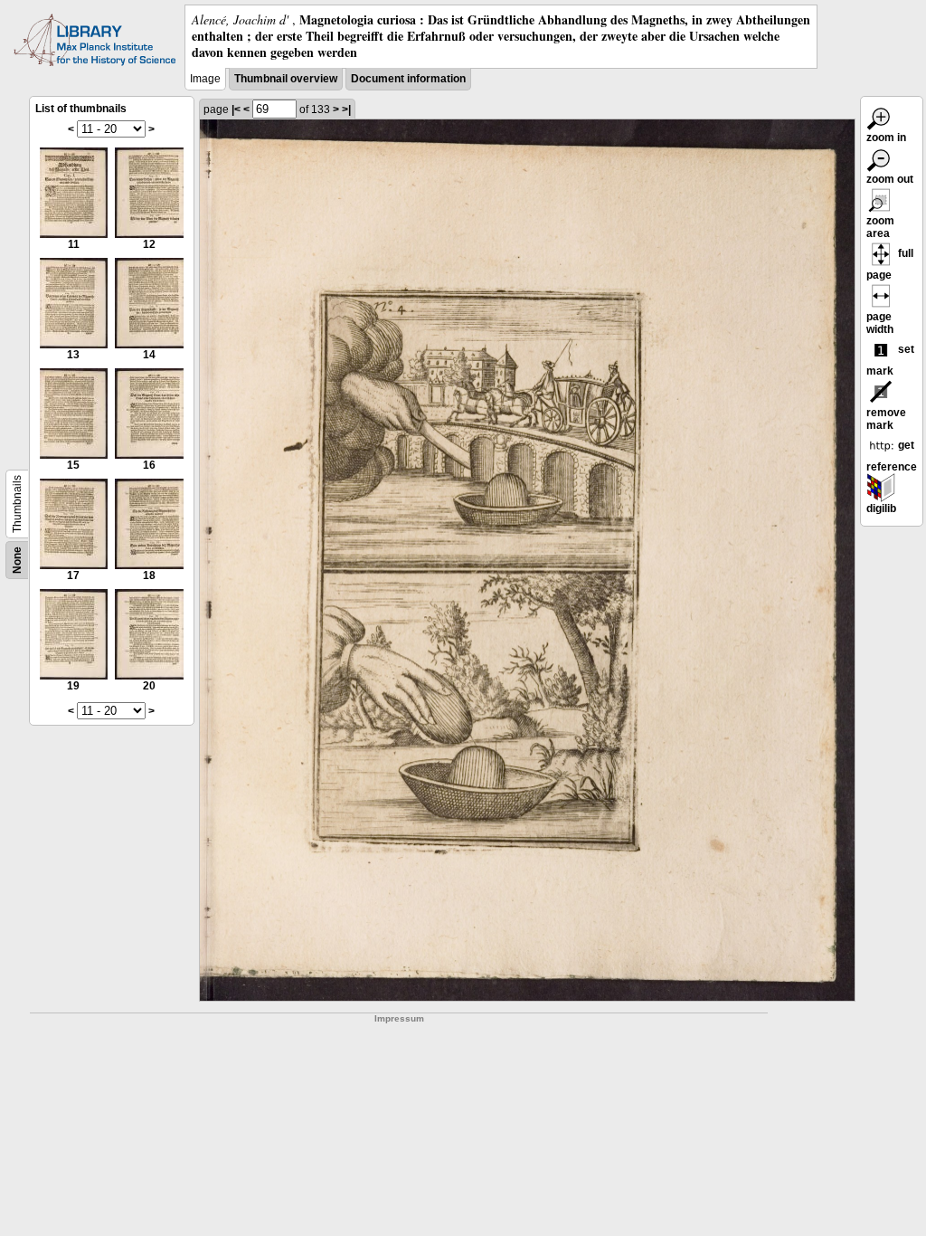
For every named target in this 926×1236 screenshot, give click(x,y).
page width (879, 323)
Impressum (399, 1018)
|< (236, 109)
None (17, 560)
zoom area (880, 227)
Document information (408, 78)
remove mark (886, 419)
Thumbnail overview (285, 78)
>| (346, 109)
